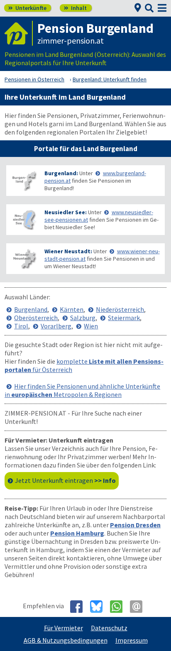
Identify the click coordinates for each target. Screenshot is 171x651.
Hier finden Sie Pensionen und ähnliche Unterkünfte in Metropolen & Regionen (82, 390)
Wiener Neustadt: (68, 251)
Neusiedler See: (65, 212)
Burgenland (30, 309)
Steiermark (124, 317)
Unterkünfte (27, 8)
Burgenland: (61, 173)
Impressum (131, 640)
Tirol (21, 326)
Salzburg (82, 317)
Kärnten (71, 309)
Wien (91, 326)
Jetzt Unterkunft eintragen (65, 480)
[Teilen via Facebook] (79, 606)
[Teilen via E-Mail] (139, 606)
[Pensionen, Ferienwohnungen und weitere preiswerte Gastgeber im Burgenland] (23, 181)
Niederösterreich (120, 309)
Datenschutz (109, 628)
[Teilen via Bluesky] (99, 606)
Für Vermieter (63, 628)
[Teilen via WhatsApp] (119, 606)
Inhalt (75, 8)
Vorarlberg (56, 326)
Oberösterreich (36, 317)
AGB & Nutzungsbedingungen (65, 640)
